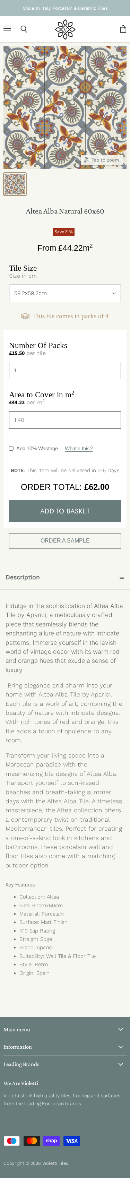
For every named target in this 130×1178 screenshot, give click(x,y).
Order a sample (65, 541)
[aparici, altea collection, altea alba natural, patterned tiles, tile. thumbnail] (15, 184)
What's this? (79, 448)
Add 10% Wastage (54, 448)
